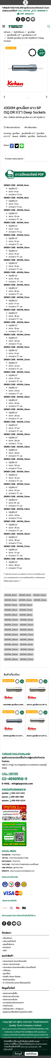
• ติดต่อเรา (6, 947)
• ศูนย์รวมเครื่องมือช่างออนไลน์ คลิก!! (17, 1011)
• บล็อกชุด (6, 970)
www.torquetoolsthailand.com (22, 871)
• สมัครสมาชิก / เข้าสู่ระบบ (13, 1008)
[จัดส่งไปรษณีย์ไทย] (11, 907)
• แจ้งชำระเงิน (7, 1005)
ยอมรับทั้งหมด (31, 1054)
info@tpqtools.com (22, 783)
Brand (15, 136)
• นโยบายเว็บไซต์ (9, 941)
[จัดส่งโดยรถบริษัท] (17, 907)
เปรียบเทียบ (32, 127)
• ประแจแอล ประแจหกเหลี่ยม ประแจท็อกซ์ (19, 967)
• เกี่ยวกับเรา (7, 938)
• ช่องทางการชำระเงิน (10, 996)
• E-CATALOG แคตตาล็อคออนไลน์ (16, 982)
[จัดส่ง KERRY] (5, 907)
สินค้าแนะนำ (42, 136)
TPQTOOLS (16, 854)
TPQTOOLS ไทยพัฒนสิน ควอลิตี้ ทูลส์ (24, 864)
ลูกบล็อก (16, 133)
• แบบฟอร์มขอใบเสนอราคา (13, 1002)
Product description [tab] (14, 158)
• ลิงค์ (4, 950)
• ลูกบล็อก (6, 973)
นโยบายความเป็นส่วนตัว (29, 1046)
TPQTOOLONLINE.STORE (18, 858)
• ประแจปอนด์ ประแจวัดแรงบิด (14, 961)
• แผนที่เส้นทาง (8, 944)
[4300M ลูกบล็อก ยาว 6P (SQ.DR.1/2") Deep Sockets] (25, 68)
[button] (47, 26)
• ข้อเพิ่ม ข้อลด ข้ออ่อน (11, 976)
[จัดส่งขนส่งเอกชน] (24, 907)
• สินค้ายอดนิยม (8, 979)
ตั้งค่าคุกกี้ (18, 1054)
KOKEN (23, 136)
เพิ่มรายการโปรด (13, 127)
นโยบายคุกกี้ (8, 1049)
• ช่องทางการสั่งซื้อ (9, 993)
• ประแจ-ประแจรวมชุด (11, 964)
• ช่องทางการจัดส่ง (9, 999)
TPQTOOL (16, 861)
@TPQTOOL (18, 867)
